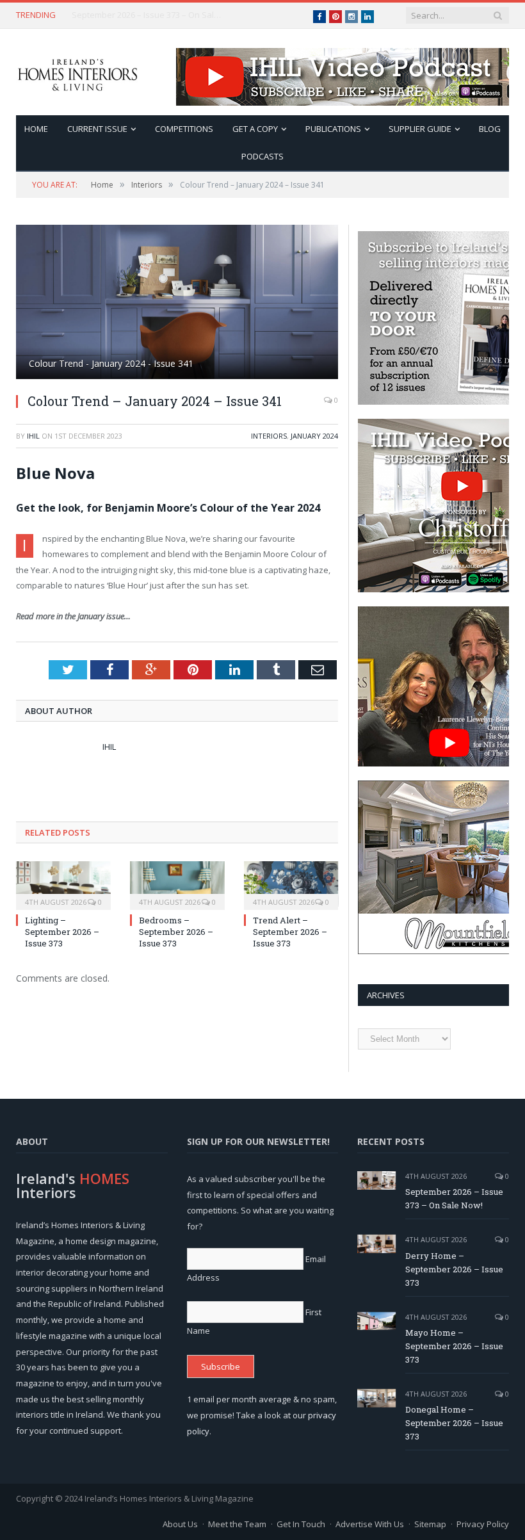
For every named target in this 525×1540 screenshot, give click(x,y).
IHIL (33, 436)
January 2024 (314, 436)
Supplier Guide (420, 128)
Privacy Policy (482, 1524)
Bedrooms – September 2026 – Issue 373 (176, 931)
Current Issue (97, 128)
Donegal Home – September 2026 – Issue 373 (454, 1423)
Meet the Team (237, 1524)
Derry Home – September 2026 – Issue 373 (148, 15)
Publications (333, 128)
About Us (180, 1524)
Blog (490, 128)
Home (36, 128)
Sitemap (430, 1524)
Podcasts (262, 156)
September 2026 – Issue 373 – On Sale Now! (454, 1198)
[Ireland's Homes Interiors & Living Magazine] (77, 72)
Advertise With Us (369, 1524)
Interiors (269, 436)
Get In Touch (301, 1524)
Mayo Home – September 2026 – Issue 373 (454, 1346)
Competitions (184, 128)
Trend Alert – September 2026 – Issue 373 (290, 931)
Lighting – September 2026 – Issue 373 (62, 931)
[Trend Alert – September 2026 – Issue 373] (291, 884)
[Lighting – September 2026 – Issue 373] (63, 884)
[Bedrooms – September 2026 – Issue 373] (177, 884)
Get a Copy (255, 128)
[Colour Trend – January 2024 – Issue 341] (177, 303)
